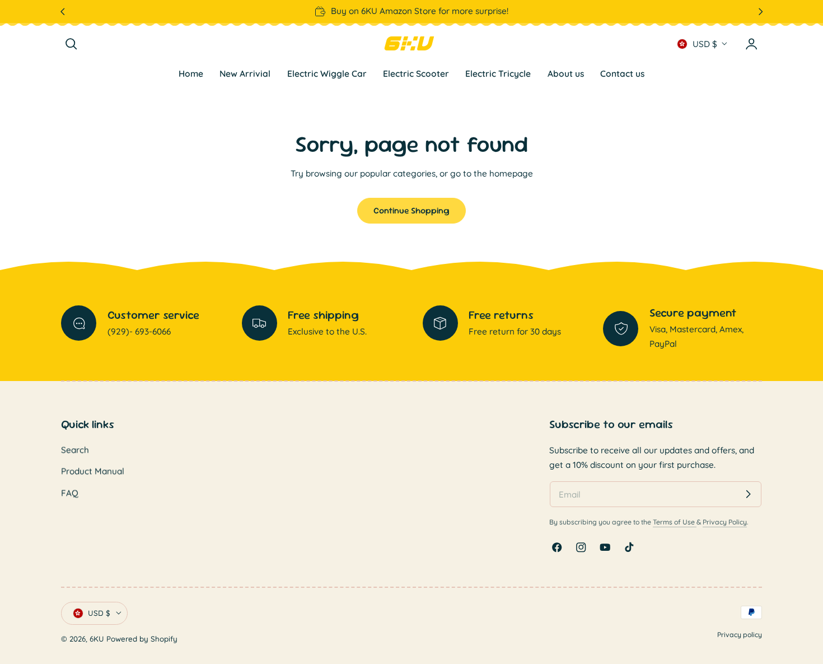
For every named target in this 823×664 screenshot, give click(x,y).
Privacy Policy (725, 521)
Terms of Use (674, 521)
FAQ (69, 492)
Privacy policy (739, 634)
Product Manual (92, 471)
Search (75, 449)
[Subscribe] (748, 494)
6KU (97, 639)
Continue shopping (411, 210)
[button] (71, 44)
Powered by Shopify (141, 639)
